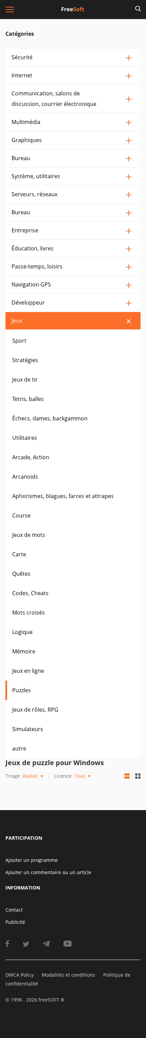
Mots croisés (28, 612)
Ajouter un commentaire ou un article (48, 872)
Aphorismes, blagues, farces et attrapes (63, 496)
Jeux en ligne (28, 671)
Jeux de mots (28, 535)
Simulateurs (27, 729)
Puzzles (21, 690)
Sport (19, 340)
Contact (14, 910)
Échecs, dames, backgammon (50, 418)
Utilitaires (24, 437)
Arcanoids (25, 476)
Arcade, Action (30, 457)
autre (19, 748)
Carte (19, 554)
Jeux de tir (25, 379)
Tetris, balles (28, 399)
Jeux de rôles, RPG (35, 709)
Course (21, 515)
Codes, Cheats (30, 593)
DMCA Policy (19, 975)
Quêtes (21, 573)
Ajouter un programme (31, 860)
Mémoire (23, 651)
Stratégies (25, 360)
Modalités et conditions (68, 975)
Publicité (15, 922)
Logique (22, 632)
